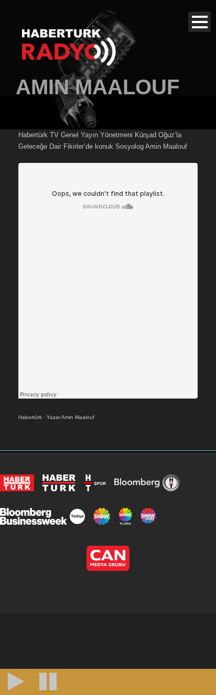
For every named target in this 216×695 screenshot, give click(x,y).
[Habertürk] (17, 482)
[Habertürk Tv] (59, 482)
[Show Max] (149, 516)
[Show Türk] (125, 516)
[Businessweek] (42, 516)
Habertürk (30, 417)
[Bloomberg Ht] (147, 482)
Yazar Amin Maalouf (70, 417)
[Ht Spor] (95, 482)
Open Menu (199, 22)
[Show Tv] (101, 516)
